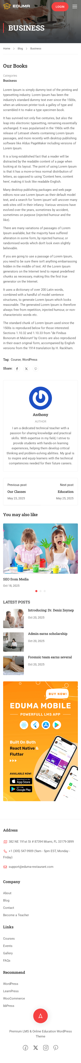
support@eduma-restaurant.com (31, 867)
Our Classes (16, 491)
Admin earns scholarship (48, 633)
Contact (8, 908)
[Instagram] (45, 1048)
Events (7, 946)
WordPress (29, 360)
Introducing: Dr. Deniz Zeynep (51, 610)
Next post (67, 485)
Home (6, 48)
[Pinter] (55, 1048)
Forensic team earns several (50, 657)
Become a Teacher (16, 915)
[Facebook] (17, 369)
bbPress (8, 1006)
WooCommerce (14, 998)
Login (60, 6)
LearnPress (11, 991)
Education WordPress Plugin (59, 493)
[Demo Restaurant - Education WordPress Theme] (16, 6)
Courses (9, 938)
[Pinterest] (36, 369)
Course (16, 360)
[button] (36, 591)
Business (35, 48)
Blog (20, 48)
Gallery (8, 953)
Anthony (40, 414)
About (7, 893)
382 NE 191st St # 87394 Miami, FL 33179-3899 (41, 841)
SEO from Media (16, 579)
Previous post (17, 485)
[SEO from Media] (40, 548)
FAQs (6, 960)
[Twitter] (26, 369)
